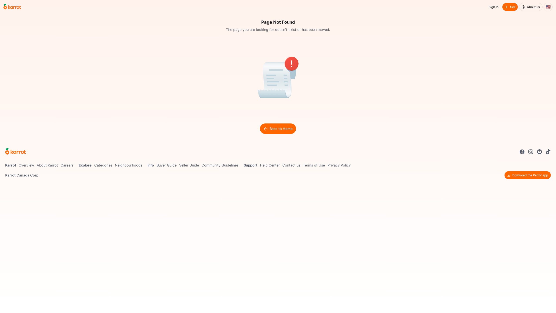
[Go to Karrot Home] (15, 152)
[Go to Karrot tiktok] (548, 151)
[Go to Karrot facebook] (522, 151)
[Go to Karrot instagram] (530, 151)
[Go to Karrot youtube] (539, 151)
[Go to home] (12, 7)
